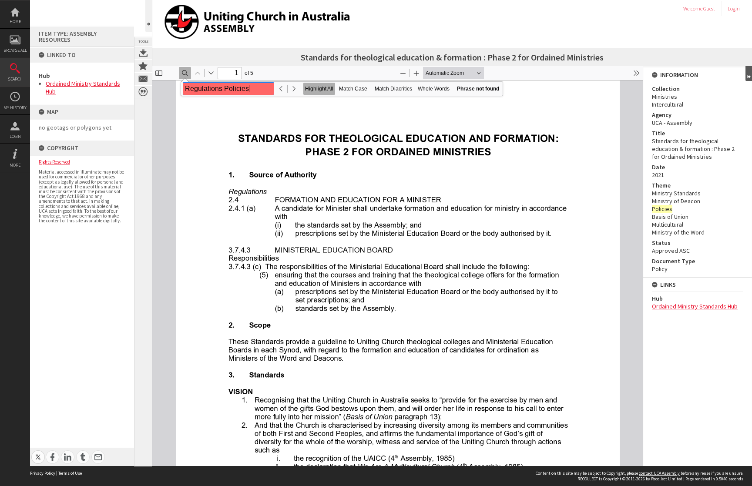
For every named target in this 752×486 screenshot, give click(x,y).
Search (15, 79)
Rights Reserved (54, 162)
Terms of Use (70, 473)
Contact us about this (143, 78)
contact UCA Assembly (659, 473)
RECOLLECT (587, 479)
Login (15, 136)
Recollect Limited (666, 479)
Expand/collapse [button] (748, 73)
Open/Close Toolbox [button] (148, 16)
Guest (709, 8)
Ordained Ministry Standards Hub (695, 306)
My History (15, 108)
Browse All (15, 50)
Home (15, 21)
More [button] (15, 165)
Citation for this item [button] (143, 91)
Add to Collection (143, 65)
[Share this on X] (38, 452)
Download (143, 52)
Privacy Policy (42, 473)
